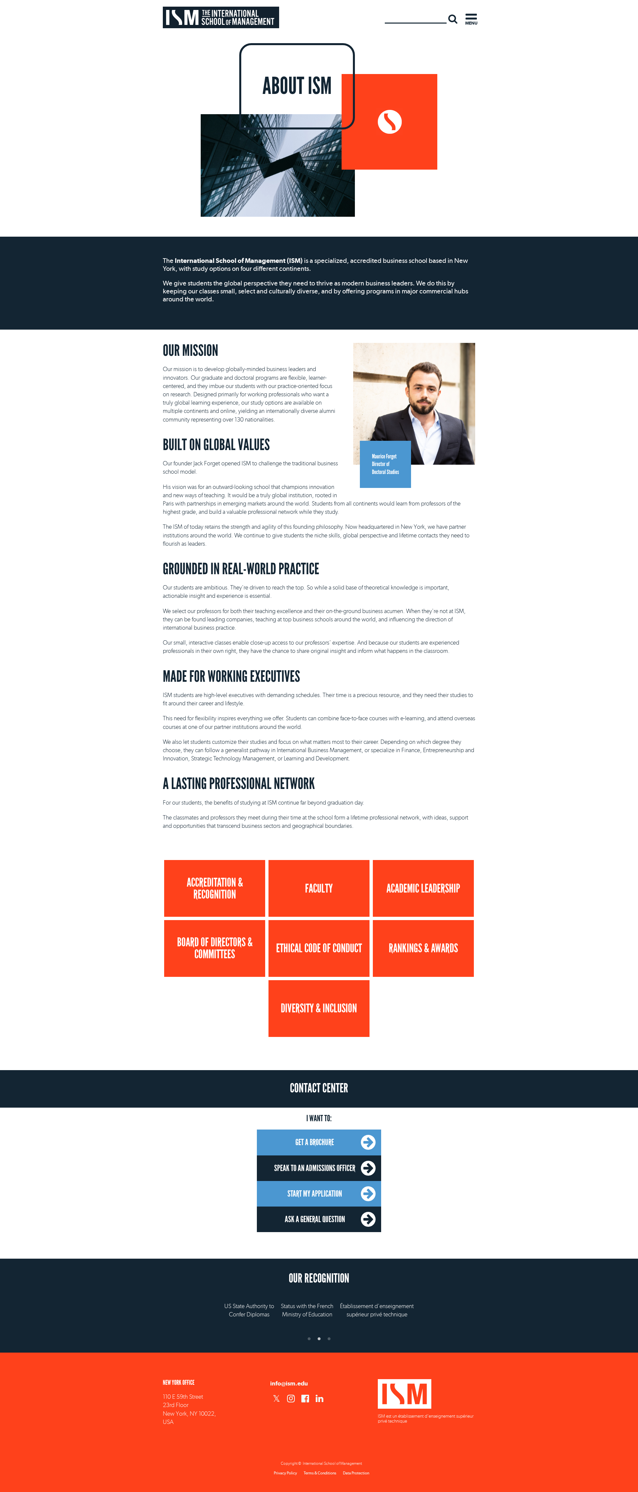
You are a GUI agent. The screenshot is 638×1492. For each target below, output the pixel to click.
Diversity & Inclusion (319, 1008)
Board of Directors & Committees (215, 948)
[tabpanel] (319, 1304)
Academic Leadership (423, 888)
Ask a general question (315, 1219)
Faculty (319, 888)
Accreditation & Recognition (215, 888)
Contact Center (319, 1088)
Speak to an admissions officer (314, 1168)
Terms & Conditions (320, 1473)
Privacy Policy (285, 1473)
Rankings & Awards (423, 948)
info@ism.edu (289, 1383)
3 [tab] (329, 1338)
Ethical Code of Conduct (319, 948)
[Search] (453, 19)
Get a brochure (314, 1142)
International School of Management (221, 17)
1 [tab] (309, 1338)
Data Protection (356, 1473)
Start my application (314, 1193)
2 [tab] (319, 1338)
